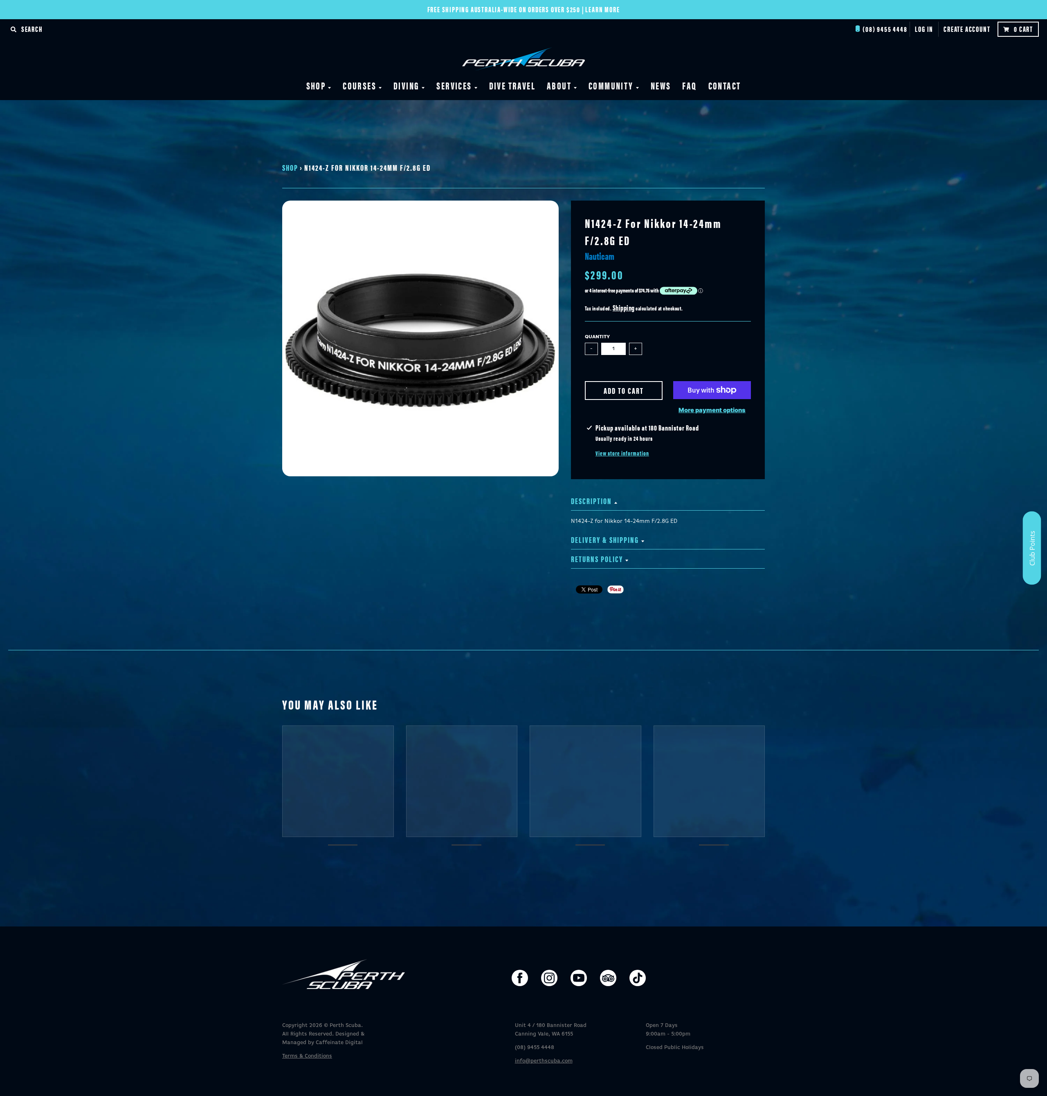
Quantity (597, 337)
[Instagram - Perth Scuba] (549, 978)
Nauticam (599, 256)
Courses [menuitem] (359, 85)
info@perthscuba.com (544, 1061)
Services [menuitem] (454, 85)
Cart (1023, 29)
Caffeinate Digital (339, 1042)
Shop (290, 167)
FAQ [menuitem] (689, 85)
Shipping (624, 307)
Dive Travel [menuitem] (512, 85)
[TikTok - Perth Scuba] (637, 978)
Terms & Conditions (307, 1056)
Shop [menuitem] (316, 85)
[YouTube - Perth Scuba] (579, 978)
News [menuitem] (661, 85)
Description (591, 501)
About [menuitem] (559, 85)
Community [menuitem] (611, 85)
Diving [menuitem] (406, 85)
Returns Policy (597, 559)
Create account (967, 29)
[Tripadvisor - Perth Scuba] (608, 978)
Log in (924, 29)
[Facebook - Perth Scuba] (520, 978)
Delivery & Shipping (605, 539)
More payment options (712, 410)
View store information (622, 453)
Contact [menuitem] (724, 85)
